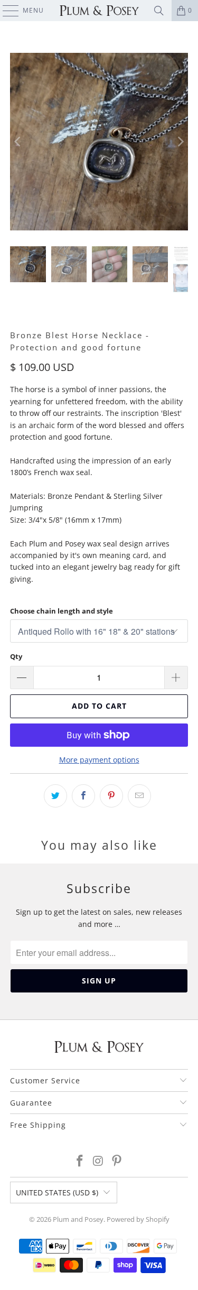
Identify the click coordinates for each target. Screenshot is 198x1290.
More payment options (99, 760)
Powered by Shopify (138, 1219)
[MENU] (5, 10)
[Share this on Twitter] (55, 796)
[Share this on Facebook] (83, 796)
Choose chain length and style (61, 611)
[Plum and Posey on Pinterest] (117, 1161)
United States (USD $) (57, 1192)
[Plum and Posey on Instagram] (99, 1161)
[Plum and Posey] (99, 10)
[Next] (180, 141)
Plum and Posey (78, 1219)
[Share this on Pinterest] (111, 796)
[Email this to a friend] (139, 796)
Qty (16, 656)
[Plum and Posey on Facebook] (80, 1161)
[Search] (159, 10)
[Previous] (18, 141)
